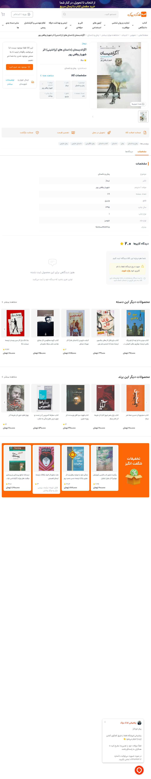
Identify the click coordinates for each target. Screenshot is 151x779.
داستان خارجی (77, 143)
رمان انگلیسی (90, 143)
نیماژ (84, 43)
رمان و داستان (70, 68)
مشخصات (142, 151)
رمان (122, 143)
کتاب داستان (103, 143)
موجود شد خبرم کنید (18, 67)
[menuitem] (139, 25)
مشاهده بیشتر (10, 302)
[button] (5, 329)
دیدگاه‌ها (129, 151)
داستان (114, 143)
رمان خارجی (64, 143)
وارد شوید (126, 270)
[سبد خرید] (3, 14)
